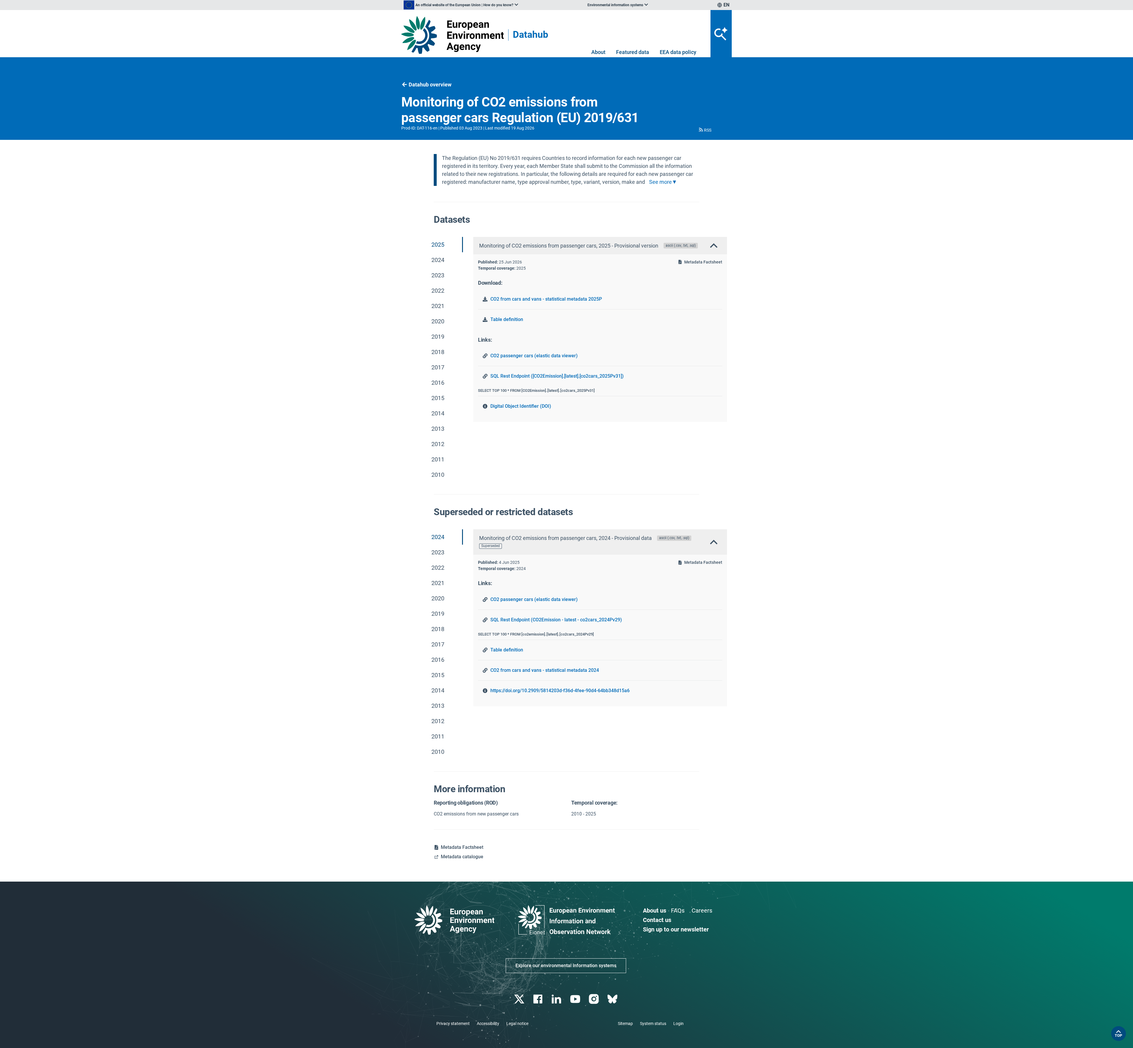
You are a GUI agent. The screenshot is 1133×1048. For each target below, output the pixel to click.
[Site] (452, 35)
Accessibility (488, 1023)
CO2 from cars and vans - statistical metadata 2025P (546, 299)
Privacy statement (453, 1023)
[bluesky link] (612, 999)
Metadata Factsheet (703, 262)
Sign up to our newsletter (676, 929)
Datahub (530, 35)
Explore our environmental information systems (565, 965)
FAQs (678, 910)
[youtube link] (575, 999)
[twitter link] (519, 999)
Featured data (632, 52)
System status (653, 1023)
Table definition (506, 319)
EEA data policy (678, 52)
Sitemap (625, 1023)
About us (654, 910)
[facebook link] (538, 999)
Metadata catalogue (462, 856)
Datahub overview (430, 84)
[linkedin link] (557, 999)
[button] (704, 130)
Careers (702, 910)
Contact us (657, 919)
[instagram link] (594, 999)
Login (678, 1023)
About (598, 52)
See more (660, 182)
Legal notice (517, 1023)
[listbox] (460, 5)
